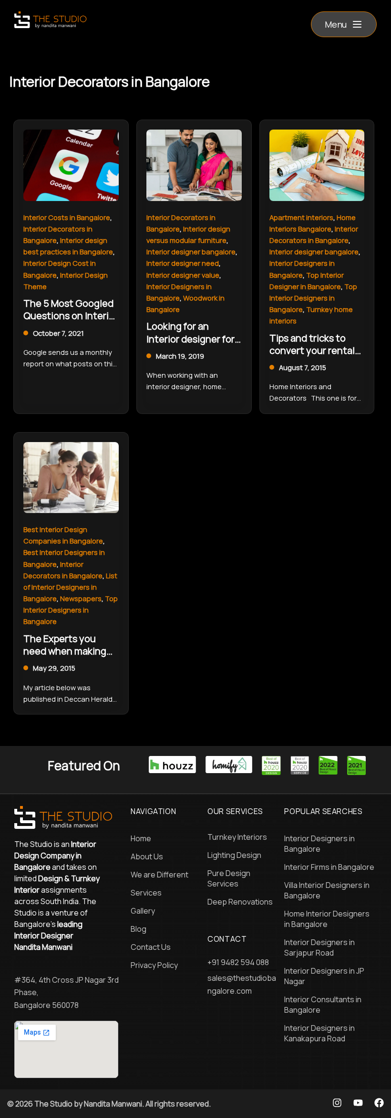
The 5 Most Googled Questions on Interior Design (70, 315)
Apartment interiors (301, 217)
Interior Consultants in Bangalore (322, 1004)
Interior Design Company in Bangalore (55, 855)
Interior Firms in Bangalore (329, 867)
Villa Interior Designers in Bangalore (327, 890)
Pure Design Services (228, 878)
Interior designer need (182, 263)
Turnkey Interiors (237, 837)
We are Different (159, 874)
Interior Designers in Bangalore (319, 843)
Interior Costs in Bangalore (66, 217)
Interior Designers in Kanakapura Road (319, 1033)
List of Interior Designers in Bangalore (70, 587)
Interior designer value (182, 275)
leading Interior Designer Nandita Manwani (48, 935)
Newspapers (81, 598)
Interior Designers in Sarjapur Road (319, 947)
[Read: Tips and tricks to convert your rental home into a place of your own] (317, 164)
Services (146, 892)
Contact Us (151, 947)
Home (141, 838)
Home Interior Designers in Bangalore (327, 918)
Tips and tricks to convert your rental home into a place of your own (314, 357)
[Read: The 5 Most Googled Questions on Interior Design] (71, 164)
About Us (147, 856)
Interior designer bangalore (191, 251)
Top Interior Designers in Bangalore (313, 298)
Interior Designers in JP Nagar (324, 976)
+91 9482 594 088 (238, 962)
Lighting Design (234, 855)
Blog (138, 929)
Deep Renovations (240, 901)
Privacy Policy (154, 965)
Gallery (143, 911)
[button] (344, 24)
